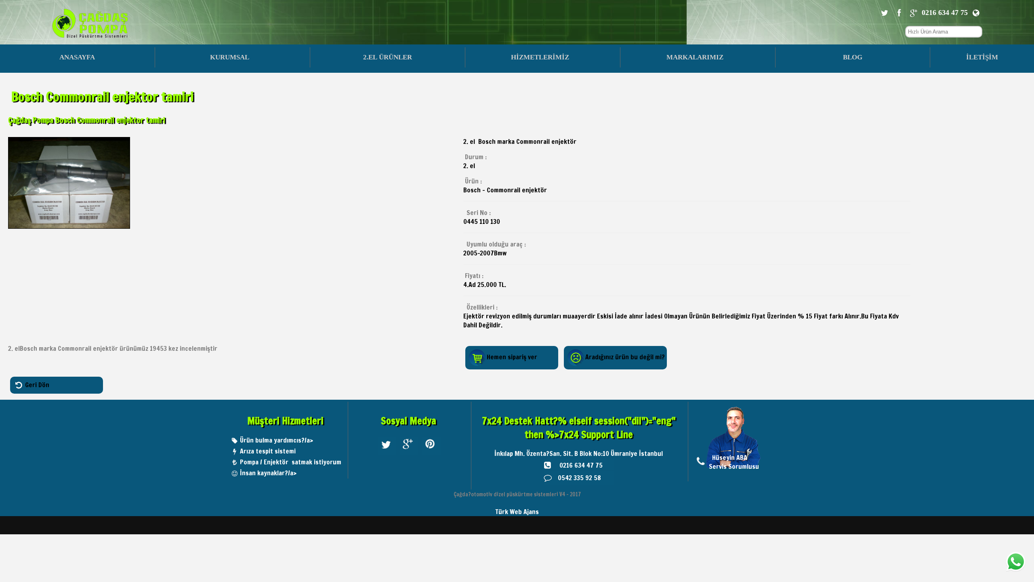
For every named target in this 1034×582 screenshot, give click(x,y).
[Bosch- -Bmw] (69, 226)
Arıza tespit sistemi (268, 451)
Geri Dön (37, 384)
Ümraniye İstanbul (637, 453)
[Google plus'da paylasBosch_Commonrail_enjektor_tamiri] (913, 12)
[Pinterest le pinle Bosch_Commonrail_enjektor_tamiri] (431, 455)
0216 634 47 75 (581, 465)
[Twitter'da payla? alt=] (387, 455)
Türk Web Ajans (517, 511)
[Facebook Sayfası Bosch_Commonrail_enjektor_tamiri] (899, 12)
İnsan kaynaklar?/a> (268, 472)
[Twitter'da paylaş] (884, 12)
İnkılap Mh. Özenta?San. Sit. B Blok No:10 (552, 453)
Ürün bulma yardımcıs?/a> (276, 440)
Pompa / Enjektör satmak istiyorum (290, 462)
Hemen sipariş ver (512, 356)
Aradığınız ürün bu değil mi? (625, 356)
